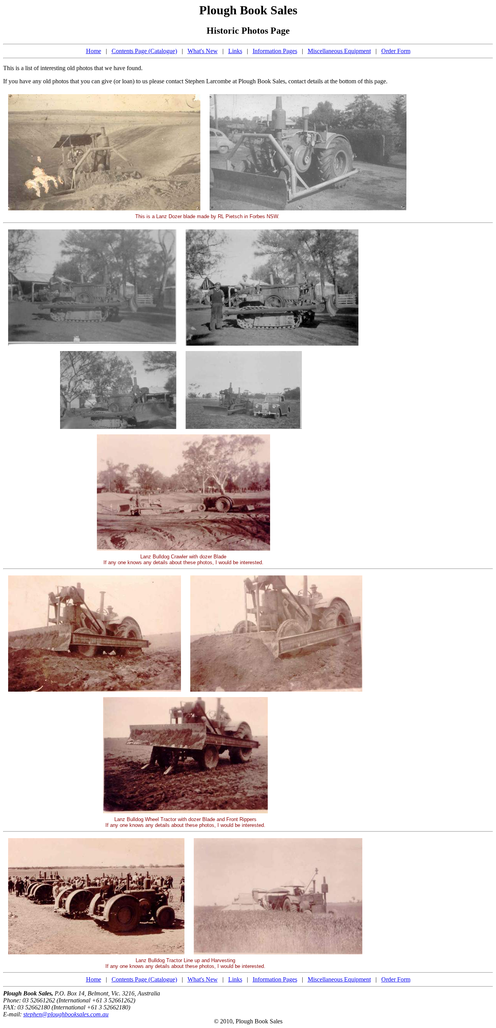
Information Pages (275, 51)
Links (235, 51)
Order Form (395, 51)
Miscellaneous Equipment (339, 51)
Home (93, 51)
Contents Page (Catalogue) (144, 51)
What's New (203, 51)
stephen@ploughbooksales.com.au (65, 1014)
